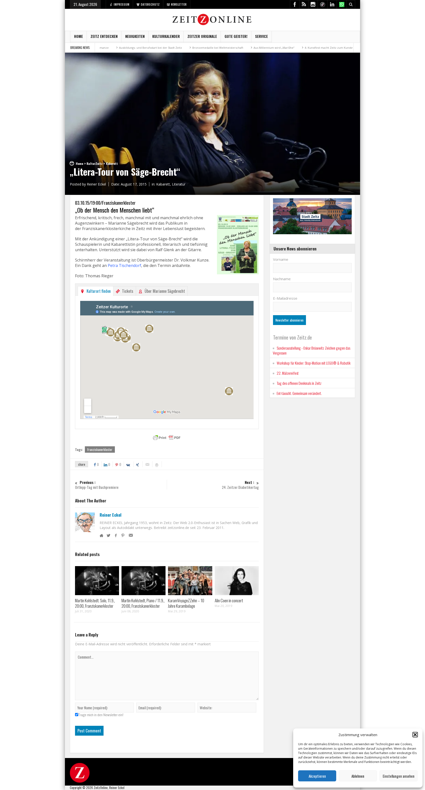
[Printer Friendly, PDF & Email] (167, 437)
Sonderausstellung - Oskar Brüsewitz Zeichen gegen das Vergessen (311, 350)
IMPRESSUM (121, 4)
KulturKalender (166, 36)
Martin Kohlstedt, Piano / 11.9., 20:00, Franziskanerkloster (143, 603)
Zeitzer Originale (202, 36)
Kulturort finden (99, 291)
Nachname (282, 278)
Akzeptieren (317, 776)
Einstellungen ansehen (398, 776)
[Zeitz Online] (212, 19)
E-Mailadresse (285, 298)
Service (261, 36)
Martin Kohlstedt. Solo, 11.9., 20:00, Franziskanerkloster (95, 603)
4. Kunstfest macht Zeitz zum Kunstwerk (300, 47)
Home (78, 36)
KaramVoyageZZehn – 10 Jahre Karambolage (186, 603)
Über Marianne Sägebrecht (165, 291)
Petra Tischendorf (124, 265)
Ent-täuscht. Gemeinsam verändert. (299, 393)
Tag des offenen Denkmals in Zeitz (299, 383)
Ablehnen (357, 776)
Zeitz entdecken (104, 36)
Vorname (280, 259)
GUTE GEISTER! (236, 36)
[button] (415, 734)
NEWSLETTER (179, 4)
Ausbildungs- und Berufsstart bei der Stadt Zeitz (120, 47)
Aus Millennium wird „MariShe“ (243, 47)
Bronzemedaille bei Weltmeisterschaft (187, 47)
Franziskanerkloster (99, 449)
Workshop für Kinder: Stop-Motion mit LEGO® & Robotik (313, 363)
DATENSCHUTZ (150, 4)
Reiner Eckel (110, 514)
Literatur (178, 184)
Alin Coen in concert (229, 600)
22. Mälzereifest (288, 373)
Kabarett (112, 163)
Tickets (127, 291)
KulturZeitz (95, 163)
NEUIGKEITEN (135, 36)
